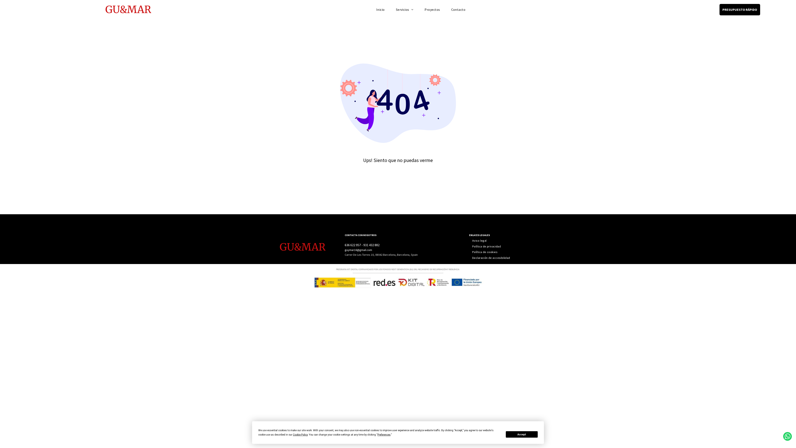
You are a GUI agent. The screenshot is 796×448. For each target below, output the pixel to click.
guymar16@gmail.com (358, 250)
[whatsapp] (787, 437)
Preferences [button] (384, 434)
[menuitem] (380, 9)
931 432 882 (371, 245)
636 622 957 (353, 245)
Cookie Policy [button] (300, 434)
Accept (521, 434)
